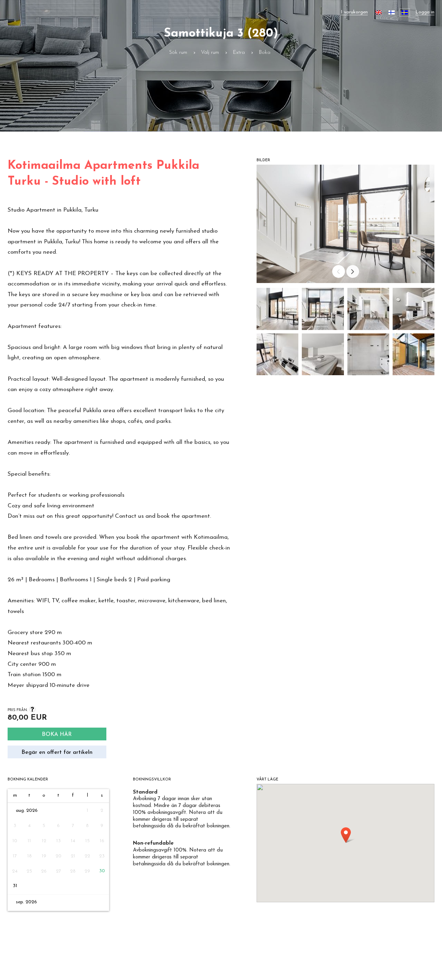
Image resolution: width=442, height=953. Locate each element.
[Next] (352, 271)
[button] (277, 310)
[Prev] (338, 271)
